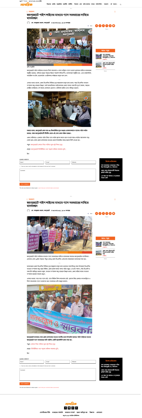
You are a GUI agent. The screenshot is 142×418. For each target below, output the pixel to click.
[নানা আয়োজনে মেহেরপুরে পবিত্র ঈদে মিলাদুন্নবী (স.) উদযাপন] (99, 56)
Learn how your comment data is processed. (48, 188)
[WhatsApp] (110, 25)
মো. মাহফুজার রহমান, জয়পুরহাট (40, 23)
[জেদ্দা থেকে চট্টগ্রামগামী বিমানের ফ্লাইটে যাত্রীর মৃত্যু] (99, 65)
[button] (120, 4)
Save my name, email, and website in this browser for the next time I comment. (38, 166)
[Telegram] (113, 25)
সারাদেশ (31, 11)
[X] (106, 25)
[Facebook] (103, 25)
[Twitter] (76, 408)
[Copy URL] (100, 25)
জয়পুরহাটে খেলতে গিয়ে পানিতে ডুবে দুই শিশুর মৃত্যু (46, 145)
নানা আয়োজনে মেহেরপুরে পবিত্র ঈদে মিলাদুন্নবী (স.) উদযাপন (109, 56)
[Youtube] (69, 408)
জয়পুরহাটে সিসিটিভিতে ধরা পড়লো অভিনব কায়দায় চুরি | (48, 149)
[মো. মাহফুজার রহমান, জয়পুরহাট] (29, 22)
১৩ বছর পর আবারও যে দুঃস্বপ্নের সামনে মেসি (110, 177)
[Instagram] (72, 408)
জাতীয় (104, 68)
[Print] (96, 25)
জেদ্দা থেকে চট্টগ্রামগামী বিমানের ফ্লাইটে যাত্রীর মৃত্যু (109, 64)
